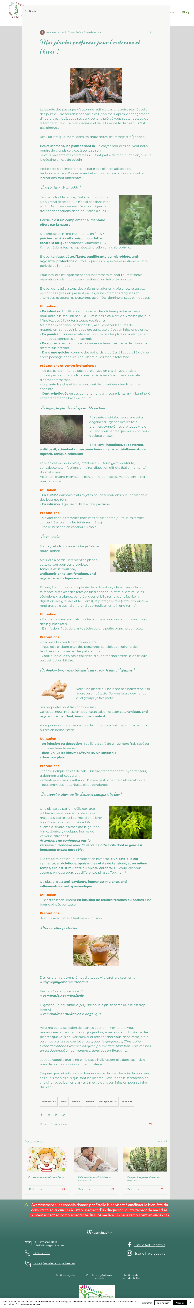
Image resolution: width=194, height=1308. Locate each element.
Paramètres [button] (146, 1302)
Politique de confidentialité (27, 1304)
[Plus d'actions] (150, 32)
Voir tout (162, 1141)
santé (64, 1101)
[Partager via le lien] (63, 1114)
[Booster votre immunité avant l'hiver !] (47, 1159)
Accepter (180, 1302)
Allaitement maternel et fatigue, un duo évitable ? (94, 1178)
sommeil (76, 1101)
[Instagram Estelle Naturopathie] (129, 1253)
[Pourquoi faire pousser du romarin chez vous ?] (145, 1159)
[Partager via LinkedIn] (56, 1114)
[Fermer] (190, 1303)
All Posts (30, 11)
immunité (127, 1101)
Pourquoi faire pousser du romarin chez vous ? (143, 1178)
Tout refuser (163, 1302)
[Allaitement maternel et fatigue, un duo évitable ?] (96, 1159)
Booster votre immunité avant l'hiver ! (46, 1178)
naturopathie (49, 1101)
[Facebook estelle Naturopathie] (129, 1244)
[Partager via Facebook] (41, 1114)
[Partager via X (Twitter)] (48, 1114)
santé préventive (108, 1101)
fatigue (90, 1101)
